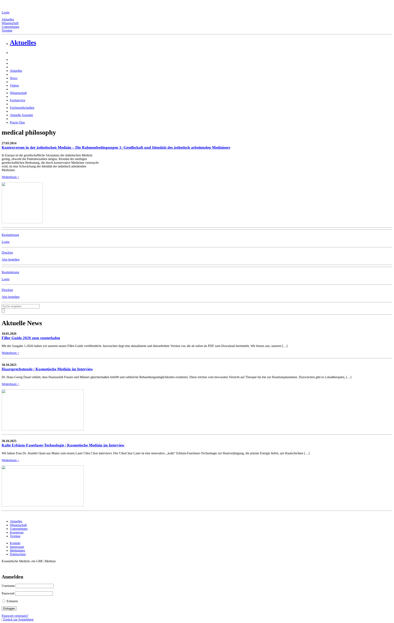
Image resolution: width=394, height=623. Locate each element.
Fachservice (17, 100)
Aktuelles (8, 19)
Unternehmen (10, 27)
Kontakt (15, 543)
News (13, 78)
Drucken (7, 252)
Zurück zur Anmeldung (18, 619)
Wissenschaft (10, 23)
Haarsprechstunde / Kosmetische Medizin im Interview (47, 369)
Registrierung (10, 235)
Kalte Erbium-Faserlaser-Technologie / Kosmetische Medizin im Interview (63, 445)
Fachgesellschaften (22, 107)
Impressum (17, 547)
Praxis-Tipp (17, 122)
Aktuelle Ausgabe (21, 115)
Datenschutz (18, 554)
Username (8, 585)
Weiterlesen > (10, 177)
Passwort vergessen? (15, 615)
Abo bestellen (10, 259)
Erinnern (12, 601)
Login (5, 12)
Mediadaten (17, 550)
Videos (14, 85)
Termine (7, 30)
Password (8, 593)
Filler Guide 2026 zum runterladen (31, 338)
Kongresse (17, 532)
